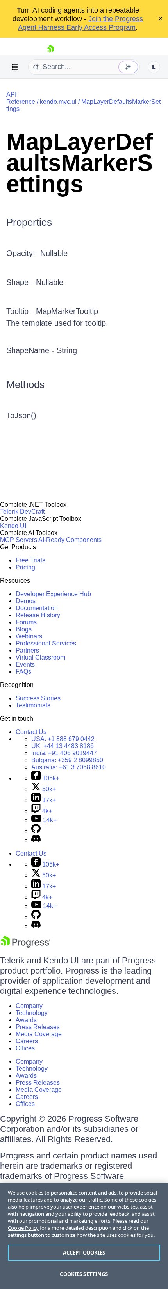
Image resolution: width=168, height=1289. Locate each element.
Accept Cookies (84, 1252)
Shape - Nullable (34, 282)
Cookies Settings (84, 1274)
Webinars (29, 636)
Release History (38, 615)
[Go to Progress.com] (25, 945)
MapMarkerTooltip (67, 311)
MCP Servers (18, 540)
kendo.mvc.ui (58, 101)
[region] (84, 1236)
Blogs (24, 629)
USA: (63, 739)
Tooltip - (21, 311)
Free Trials (30, 560)
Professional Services (46, 643)
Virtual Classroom (40, 657)
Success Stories (38, 698)
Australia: (68, 767)
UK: (62, 746)
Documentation (37, 608)
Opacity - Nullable (37, 253)
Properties (29, 222)
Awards (26, 1020)
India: (64, 753)
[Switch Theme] (154, 67)
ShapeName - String (41, 350)
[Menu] (15, 67)
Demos (26, 601)
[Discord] (36, 840)
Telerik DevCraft (22, 511)
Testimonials (33, 705)
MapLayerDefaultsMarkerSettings (79, 163)
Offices (25, 1048)
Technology (32, 1013)
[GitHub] (36, 831)
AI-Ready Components (70, 540)
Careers (27, 1041)
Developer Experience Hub (53, 594)
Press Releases (38, 1027)
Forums (26, 622)
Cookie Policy (23, 1227)
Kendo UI (13, 525)
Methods (25, 384)
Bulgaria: (67, 760)
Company (29, 1006)
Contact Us (31, 732)
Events (25, 664)
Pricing (25, 567)
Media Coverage (39, 1034)
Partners (27, 650)
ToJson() (21, 415)
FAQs (23, 671)
